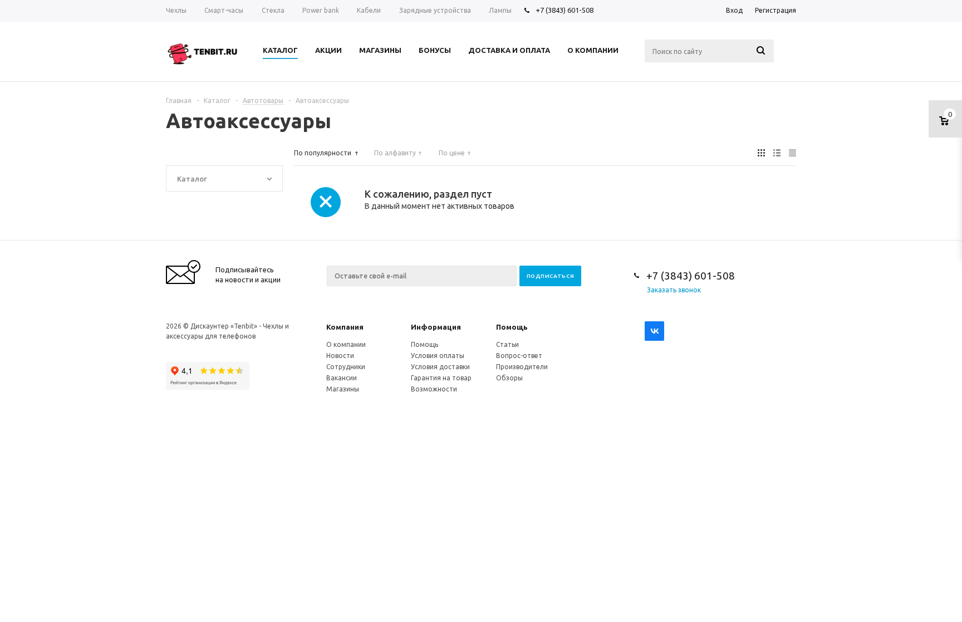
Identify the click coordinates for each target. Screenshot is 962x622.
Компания (345, 327)
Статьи (507, 344)
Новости (340, 355)
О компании (346, 344)
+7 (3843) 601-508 (564, 10)
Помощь (512, 327)
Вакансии (341, 377)
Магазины (342, 389)
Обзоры (509, 377)
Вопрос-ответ (519, 355)
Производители (522, 366)
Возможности (434, 389)
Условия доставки (440, 366)
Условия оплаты (437, 355)
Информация (436, 327)
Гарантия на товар (441, 377)
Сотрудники (345, 366)
